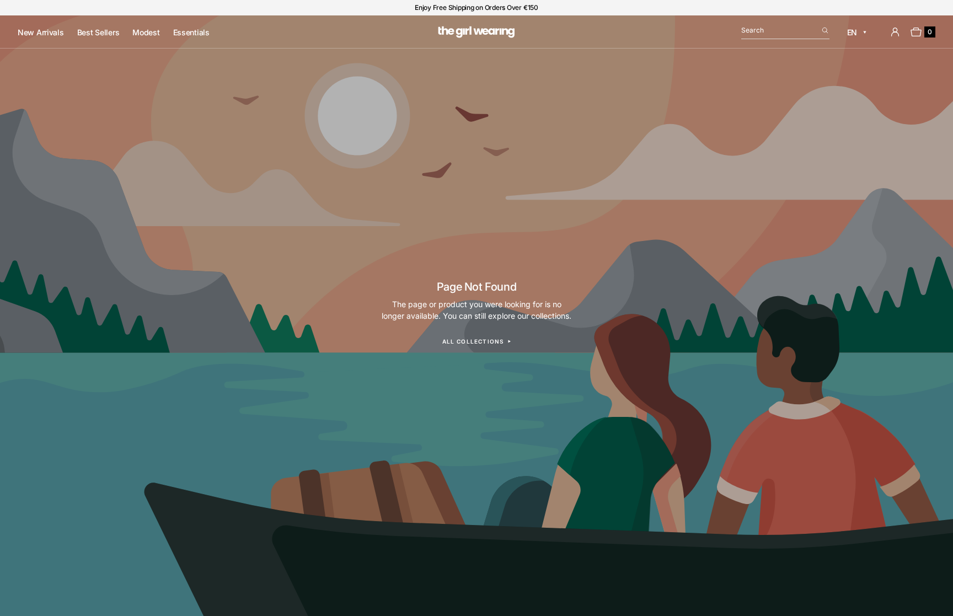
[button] (785, 32)
